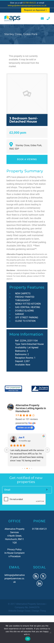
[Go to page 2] (27, 468)
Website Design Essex (19, 610)
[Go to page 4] (31, 468)
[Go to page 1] (24, 468)
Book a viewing (27, 159)
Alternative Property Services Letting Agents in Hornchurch (31, 408)
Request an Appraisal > (35, 10)
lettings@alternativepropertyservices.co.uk (27, 5)
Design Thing (39, 610)
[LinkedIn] (39, 583)
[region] (27, 388)
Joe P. (21, 437)
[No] (50, 632)
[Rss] (36, 576)
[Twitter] (43, 576)
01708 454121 (30, 3)
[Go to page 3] (29, 468)
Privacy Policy (14, 549)
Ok (27, 639)
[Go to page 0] (22, 468)
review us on (23, 427)
